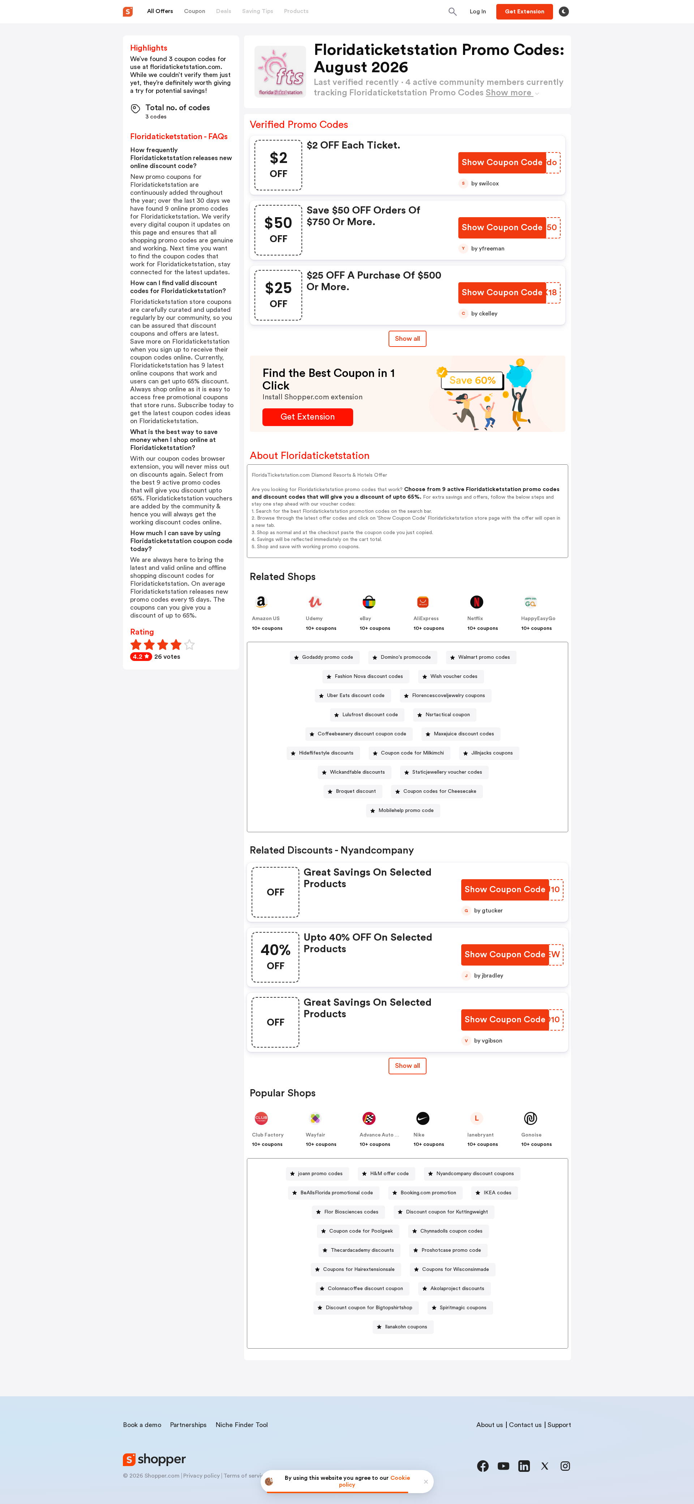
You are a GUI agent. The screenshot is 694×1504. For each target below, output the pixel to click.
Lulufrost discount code (370, 714)
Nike (419, 1135)
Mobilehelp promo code (406, 810)
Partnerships (188, 1425)
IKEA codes (497, 1192)
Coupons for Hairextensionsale (359, 1269)
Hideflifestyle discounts (326, 753)
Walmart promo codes (484, 657)
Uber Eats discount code (356, 695)
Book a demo (142, 1425)
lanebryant (480, 1135)
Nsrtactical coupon (447, 714)
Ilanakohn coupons (406, 1326)
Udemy (314, 618)
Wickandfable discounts (357, 772)
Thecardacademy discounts (362, 1250)
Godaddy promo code (327, 657)
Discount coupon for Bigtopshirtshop (369, 1307)
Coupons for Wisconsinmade (455, 1269)
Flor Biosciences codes (351, 1212)
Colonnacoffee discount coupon (365, 1288)
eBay (365, 618)
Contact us (525, 1425)
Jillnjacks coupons (492, 753)
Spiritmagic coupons (463, 1307)
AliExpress (426, 618)
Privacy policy (201, 1476)
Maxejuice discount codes (464, 733)
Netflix (475, 618)
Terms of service (245, 1476)
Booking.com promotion (428, 1192)
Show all (407, 338)
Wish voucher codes (453, 676)
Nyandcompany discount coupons (475, 1173)
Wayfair (315, 1135)
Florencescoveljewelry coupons (448, 695)
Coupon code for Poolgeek (361, 1231)
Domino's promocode (406, 657)
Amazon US (266, 618)
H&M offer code (389, 1173)
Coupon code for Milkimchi (412, 753)
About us (489, 1425)
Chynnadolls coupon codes (451, 1231)
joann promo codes (320, 1173)
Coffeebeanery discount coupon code (362, 733)
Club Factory (268, 1135)
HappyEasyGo (538, 618)
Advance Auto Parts (383, 1135)
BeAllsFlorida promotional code (336, 1192)
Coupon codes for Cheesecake (439, 791)
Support (559, 1425)
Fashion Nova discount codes (369, 676)
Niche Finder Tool (241, 1425)
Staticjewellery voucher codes (447, 772)
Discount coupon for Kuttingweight (447, 1212)
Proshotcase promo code (451, 1250)
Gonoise (531, 1135)
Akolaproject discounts (457, 1288)
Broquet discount (356, 791)
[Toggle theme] (564, 11)
